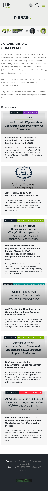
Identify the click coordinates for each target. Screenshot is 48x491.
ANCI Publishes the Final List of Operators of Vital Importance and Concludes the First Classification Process (23, 421)
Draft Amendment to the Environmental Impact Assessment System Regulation (23, 364)
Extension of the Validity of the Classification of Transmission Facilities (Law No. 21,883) (21, 140)
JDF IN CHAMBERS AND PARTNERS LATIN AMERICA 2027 (22, 194)
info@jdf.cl (36, 467)
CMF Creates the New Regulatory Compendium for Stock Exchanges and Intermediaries (23, 312)
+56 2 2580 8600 (23, 467)
